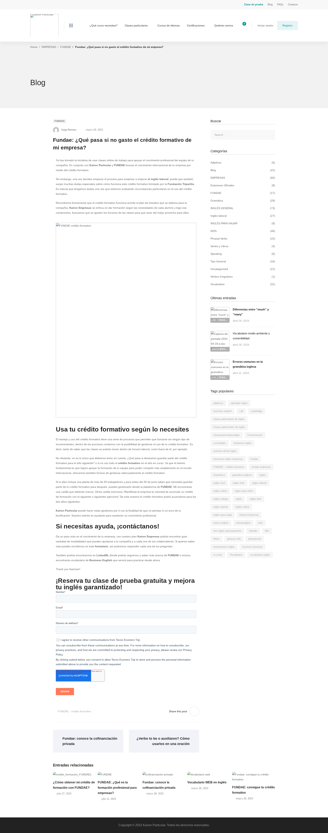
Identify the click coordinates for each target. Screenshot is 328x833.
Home (33, 46)
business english (222, 411)
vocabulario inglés (260, 554)
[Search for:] (243, 134)
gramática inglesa (242, 475)
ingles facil (219, 483)
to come (217, 554)
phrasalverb (254, 538)
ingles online (220, 490)
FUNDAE (65, 46)
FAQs (280, 4)
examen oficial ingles (225, 451)
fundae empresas (261, 467)
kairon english (221, 522)
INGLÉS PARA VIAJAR (243, 223)
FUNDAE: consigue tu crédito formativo (253, 790)
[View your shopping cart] (243, 25)
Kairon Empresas (148, 536)
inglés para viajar (222, 514)
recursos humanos (252, 546)
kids (260, 522)
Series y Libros (243, 246)
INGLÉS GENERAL (243, 208)
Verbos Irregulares (243, 276)
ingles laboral (259, 483)
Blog (270, 4)
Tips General (243, 261)
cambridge (256, 411)
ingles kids (238, 483)
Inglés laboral (243, 215)
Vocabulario (243, 284)
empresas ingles (242, 443)
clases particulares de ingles (229, 419)
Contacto (293, 4)
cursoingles (219, 443)
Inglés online (242, 506)
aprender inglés (239, 403)
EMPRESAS (49, 46)
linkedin (253, 530)
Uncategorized (243, 269)
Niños (216, 538)
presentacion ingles (224, 546)
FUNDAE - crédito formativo (74, 711)
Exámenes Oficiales (243, 185)
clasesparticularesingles (226, 435)
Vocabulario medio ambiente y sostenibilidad (251, 336)
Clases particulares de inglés (229, 427)
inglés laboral (220, 506)
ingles (262, 475)
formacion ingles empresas (228, 459)
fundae (254, 459)
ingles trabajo (220, 498)
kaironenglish (243, 522)
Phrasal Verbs (243, 238)
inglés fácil (255, 498)
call (241, 411)
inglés (239, 498)
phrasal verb (234, 538)
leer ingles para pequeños (227, 530)
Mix (267, 530)
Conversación (254, 435)
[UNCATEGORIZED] (220, 309)
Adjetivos (243, 162)
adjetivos (218, 403)
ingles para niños (244, 490)
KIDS (243, 230)
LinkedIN (102, 555)
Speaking (243, 253)
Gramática (243, 200)
